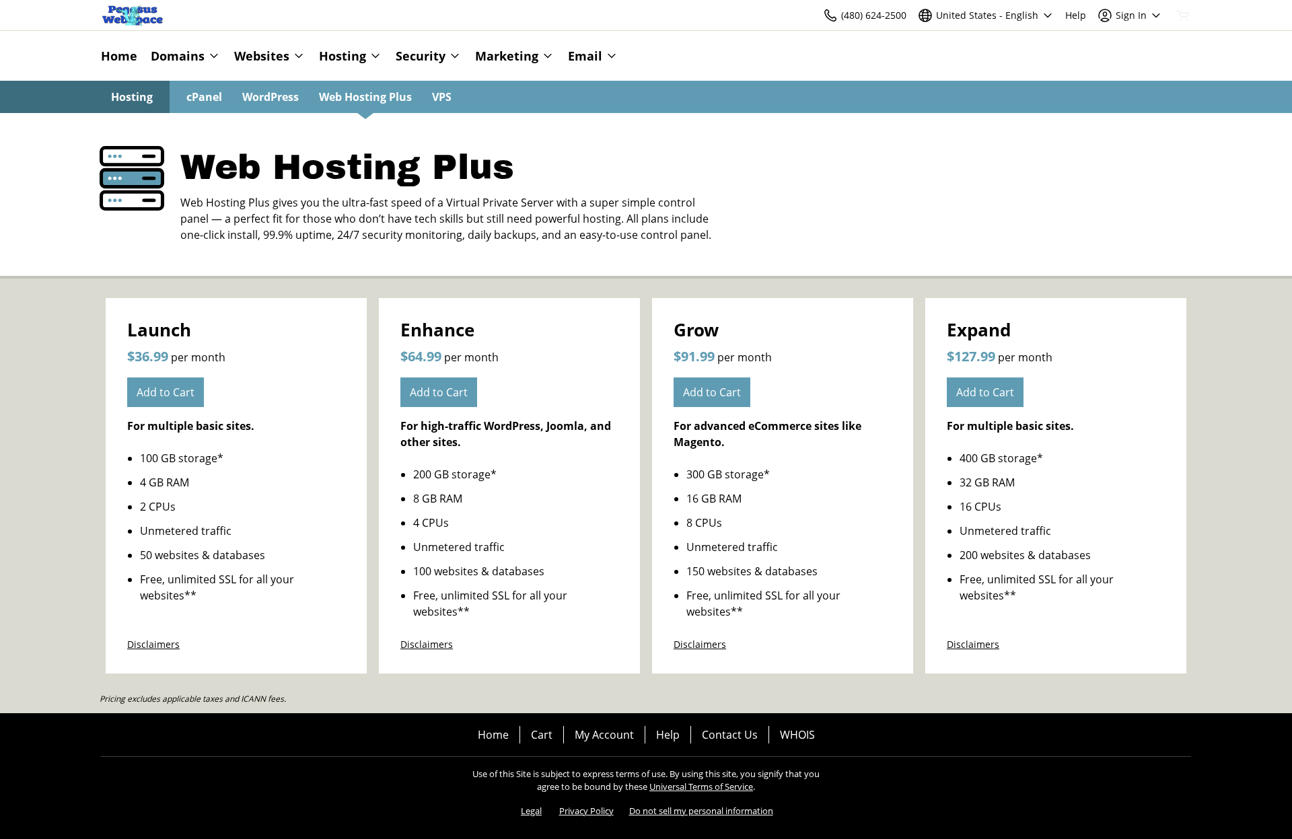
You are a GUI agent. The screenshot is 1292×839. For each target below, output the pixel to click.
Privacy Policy (586, 811)
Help (668, 734)
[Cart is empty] (1183, 15)
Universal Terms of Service (701, 786)
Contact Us (730, 734)
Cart (541, 734)
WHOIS (797, 734)
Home (493, 734)
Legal (531, 811)
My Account (604, 734)
